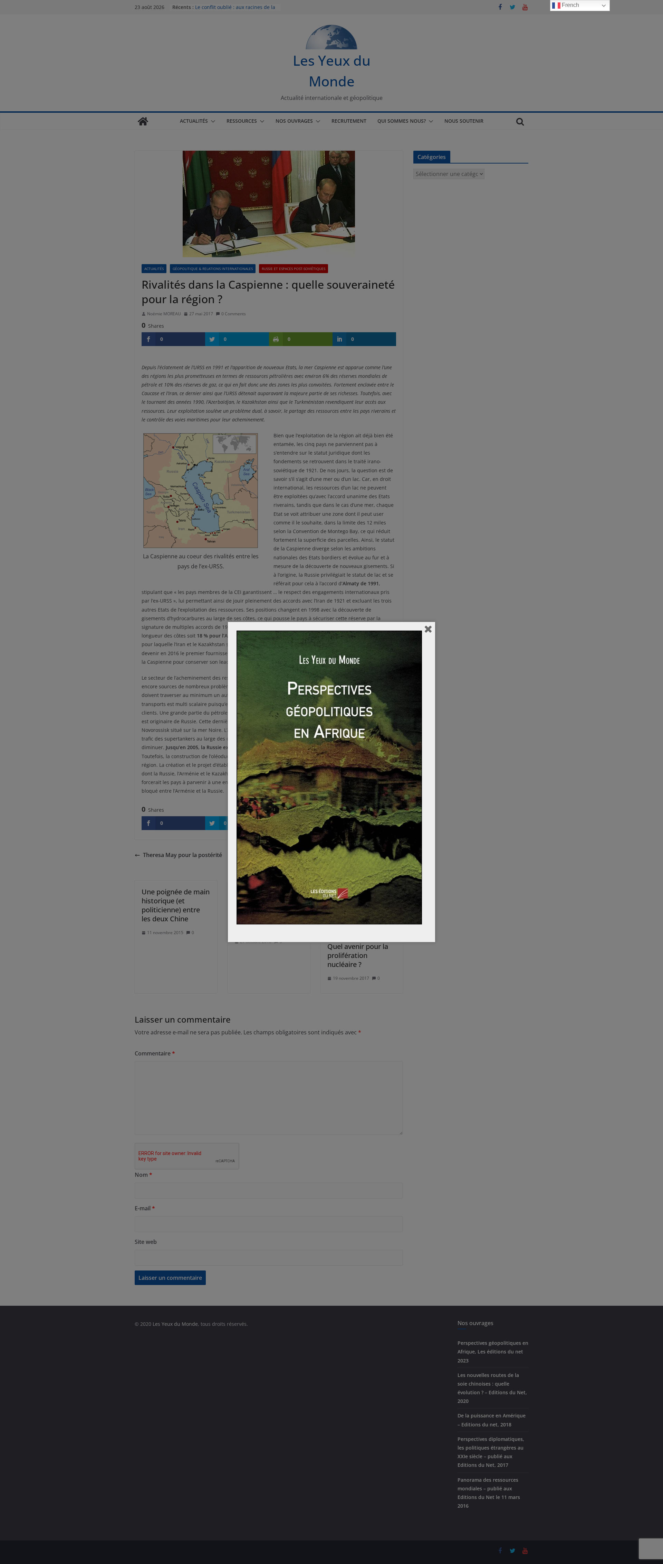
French (569, 5)
